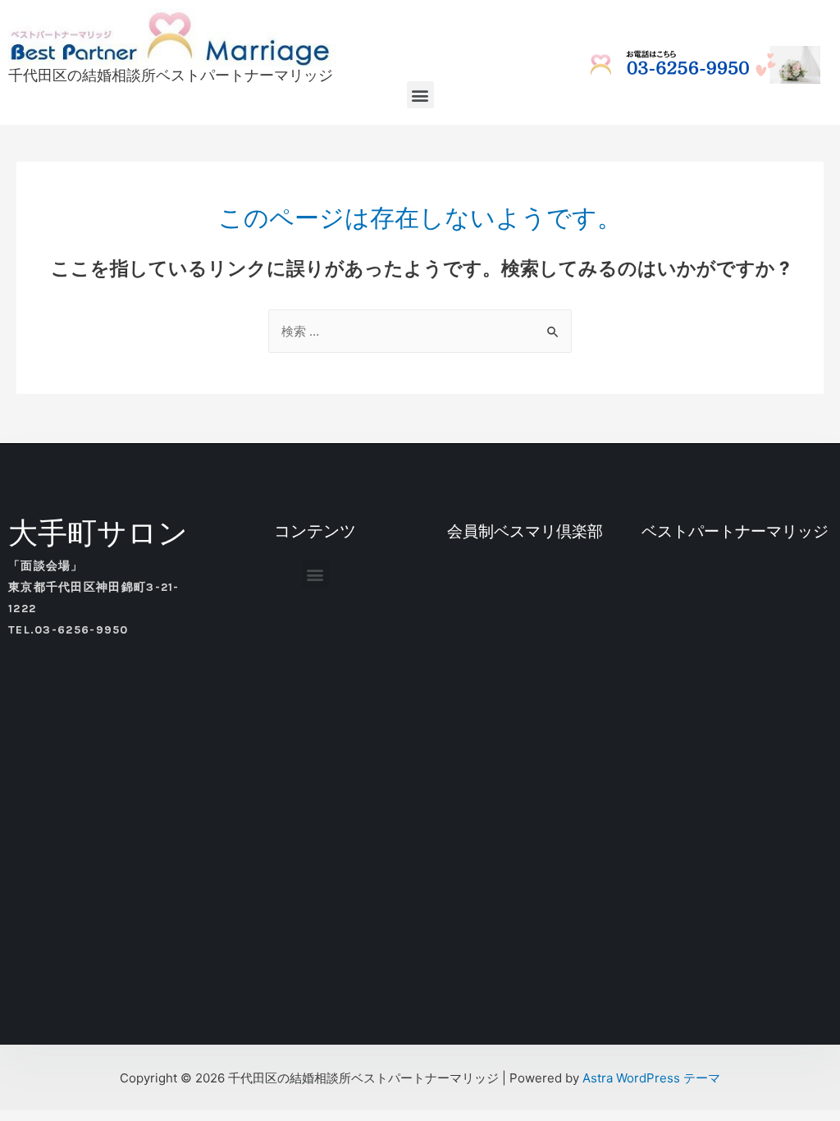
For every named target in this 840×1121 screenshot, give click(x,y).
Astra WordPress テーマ (651, 1078)
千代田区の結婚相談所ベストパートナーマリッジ (170, 75)
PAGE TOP (806, 1073)
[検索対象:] (420, 331)
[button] (420, 94)
